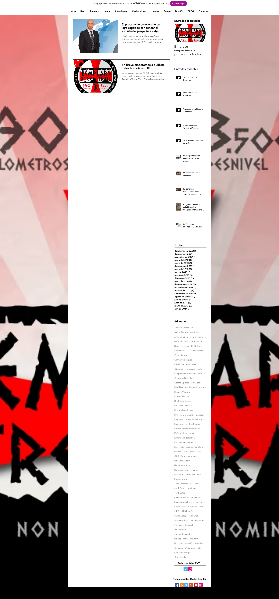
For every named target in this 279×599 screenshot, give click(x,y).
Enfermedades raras (184, 433)
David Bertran (181, 387)
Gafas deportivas (189, 456)
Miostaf (189, 525)
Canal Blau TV (181, 350)
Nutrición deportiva (194, 543)
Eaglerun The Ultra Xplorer (187, 424)
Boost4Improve (181, 346)
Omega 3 (178, 548)
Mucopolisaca (180, 529)
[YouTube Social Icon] (196, 585)
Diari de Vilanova (182, 392)
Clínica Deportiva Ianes (185, 364)
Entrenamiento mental (185, 442)
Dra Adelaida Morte (183, 410)
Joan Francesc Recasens (186, 484)
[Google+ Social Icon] (191, 585)
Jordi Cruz (179, 488)
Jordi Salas (179, 493)
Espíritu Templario (194, 447)
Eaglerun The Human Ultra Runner (190, 419)
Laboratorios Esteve (184, 502)
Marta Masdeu (197, 520)
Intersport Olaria (193, 474)
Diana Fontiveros (197, 387)
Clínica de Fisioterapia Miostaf (188, 369)
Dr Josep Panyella (183, 406)
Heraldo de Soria (182, 465)
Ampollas (194, 332)
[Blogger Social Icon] (182, 585)
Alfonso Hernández (183, 328)
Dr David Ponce (181, 396)
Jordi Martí (191, 488)
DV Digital (196, 383)
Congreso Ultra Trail (184, 378)
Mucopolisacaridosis (184, 534)
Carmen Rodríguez (183, 360)
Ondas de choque (182, 552)
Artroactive (179, 337)
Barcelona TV (199, 337)
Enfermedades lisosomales (187, 428)
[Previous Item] (179, 33)
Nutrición (178, 543)
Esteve (177, 451)
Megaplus (179, 525)
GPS (176, 456)
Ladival (199, 502)
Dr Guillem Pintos (182, 401)
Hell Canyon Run (182, 461)
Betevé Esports (198, 341)
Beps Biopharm (181, 341)
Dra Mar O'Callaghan (184, 415)
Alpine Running (181, 332)
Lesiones (192, 506)
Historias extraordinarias (186, 470)
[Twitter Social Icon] (186, 569)
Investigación (180, 479)
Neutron (194, 539)
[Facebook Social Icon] (177, 585)
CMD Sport (196, 346)
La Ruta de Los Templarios (187, 497)
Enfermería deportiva (184, 438)
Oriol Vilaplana (181, 557)
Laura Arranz (180, 506)
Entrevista (179, 447)
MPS (176, 511)
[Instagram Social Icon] (190, 569)
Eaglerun (200, 415)
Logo (200, 506)
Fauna (185, 451)
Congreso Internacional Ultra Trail (190, 373)
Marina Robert (181, 520)
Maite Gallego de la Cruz (186, 516)
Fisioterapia (195, 451)
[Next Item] (201, 33)
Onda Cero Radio (193, 548)
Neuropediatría (181, 539)
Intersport (179, 474)
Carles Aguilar (180, 355)
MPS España (187, 511)
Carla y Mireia (196, 350)
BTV (189, 337)
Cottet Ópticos (181, 383)
